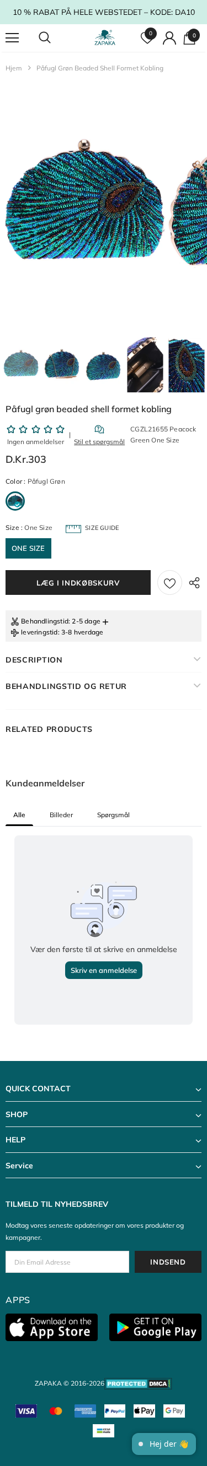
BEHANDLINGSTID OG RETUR (66, 686)
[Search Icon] (55, 38)
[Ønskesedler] (169, 582)
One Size (28, 548)
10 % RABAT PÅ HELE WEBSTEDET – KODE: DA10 (104, 12)
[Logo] (105, 38)
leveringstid (39, 632)
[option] (83, 207)
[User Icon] (169, 38)
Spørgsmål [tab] (113, 815)
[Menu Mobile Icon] (12, 38)
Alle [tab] (19, 815)
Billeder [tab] (61, 815)
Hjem (14, 68)
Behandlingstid (44, 621)
